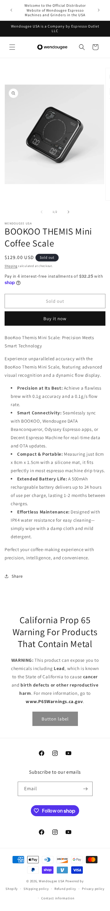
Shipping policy (36, 889)
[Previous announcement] (11, 10)
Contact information (57, 898)
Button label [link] (55, 719)
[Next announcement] (98, 10)
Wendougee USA (51, 881)
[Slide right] (68, 212)
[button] (12, 47)
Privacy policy (93, 889)
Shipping (11, 266)
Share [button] (17, 576)
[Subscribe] (85, 789)
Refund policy (65, 889)
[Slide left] (41, 212)
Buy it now (55, 318)
